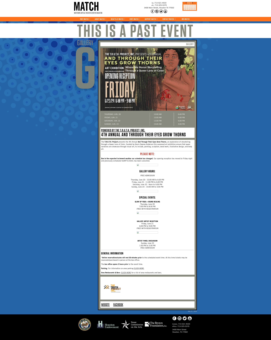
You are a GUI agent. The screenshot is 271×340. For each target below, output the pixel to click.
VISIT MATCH (84, 19)
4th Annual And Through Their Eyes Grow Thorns (143, 134)
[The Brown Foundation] (156, 327)
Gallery (190, 44)
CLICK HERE (139, 268)
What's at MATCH (117, 19)
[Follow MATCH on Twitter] (161, 11)
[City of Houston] (84, 330)
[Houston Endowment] (108, 328)
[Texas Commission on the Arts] (132, 329)
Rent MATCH (134, 19)
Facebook (118, 304)
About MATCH (100, 19)
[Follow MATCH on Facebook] (152, 11)
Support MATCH (150, 19)
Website (105, 304)
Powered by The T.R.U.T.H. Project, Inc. (123, 130)
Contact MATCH (168, 19)
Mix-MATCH (186, 19)
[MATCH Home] (86, 6)
